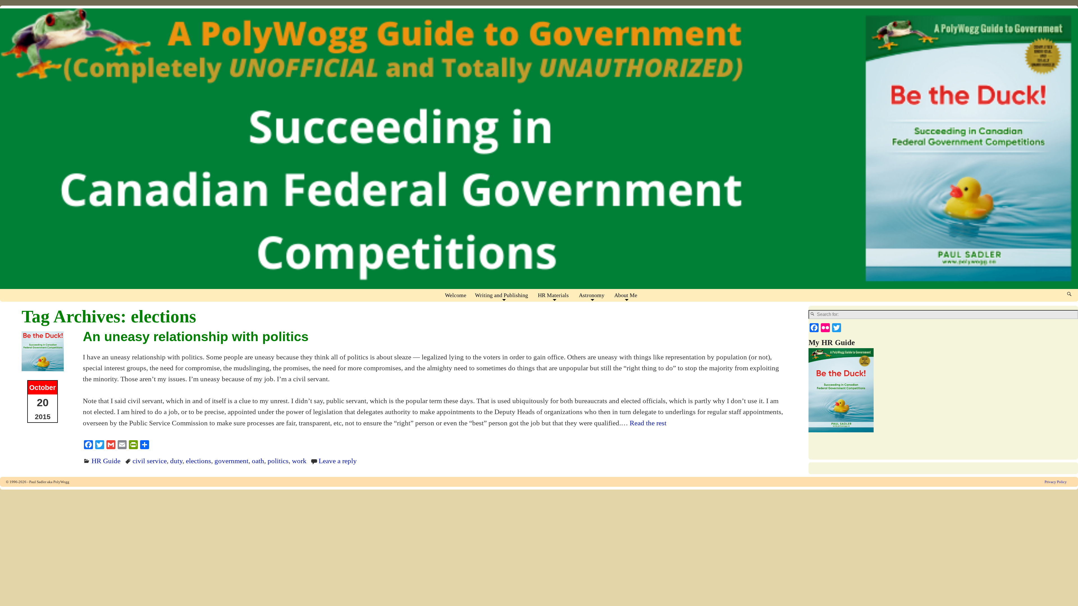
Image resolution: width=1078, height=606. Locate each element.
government (231, 461)
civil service (150, 461)
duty (176, 461)
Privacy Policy (1056, 482)
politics (278, 461)
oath (258, 461)
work (299, 461)
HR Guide (106, 461)
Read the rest (648, 423)
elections (198, 461)
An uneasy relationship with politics (196, 336)
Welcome (455, 295)
